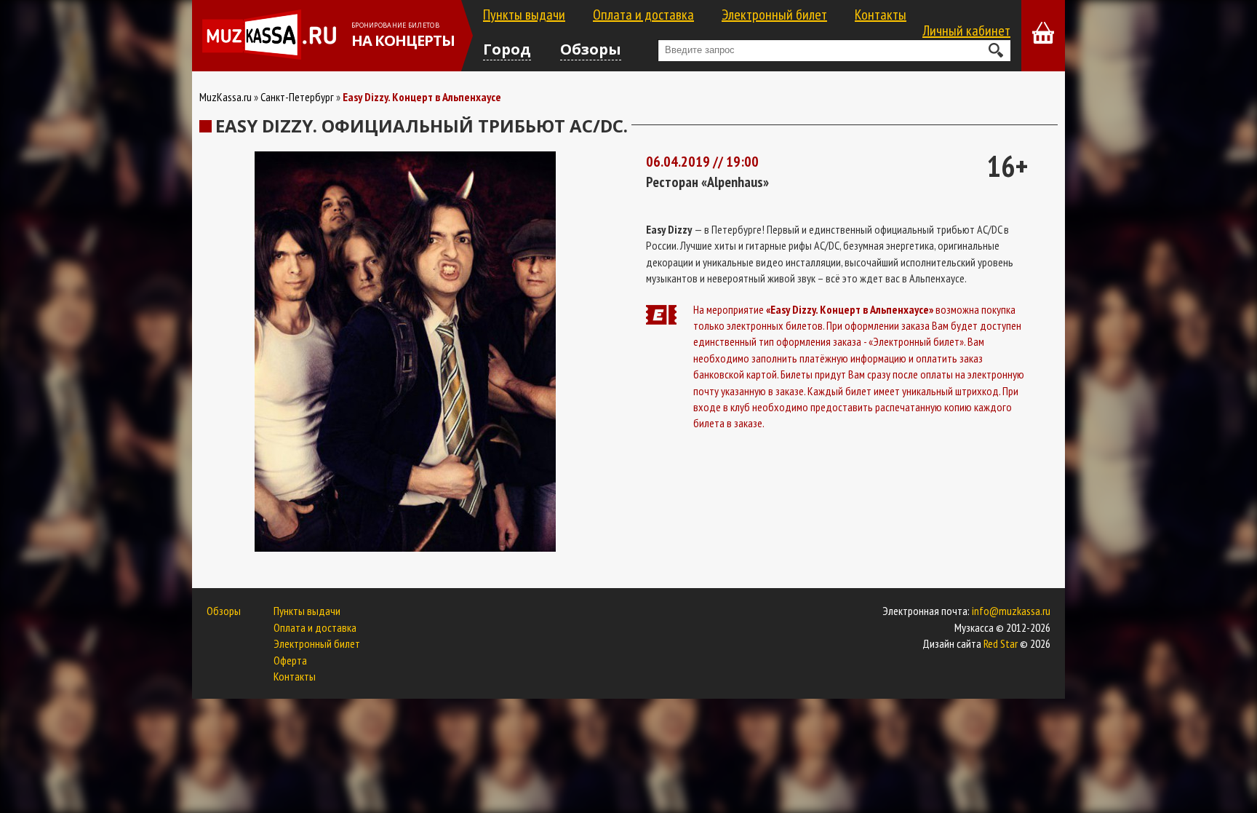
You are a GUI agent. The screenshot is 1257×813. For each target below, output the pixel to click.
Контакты (880, 14)
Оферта (290, 660)
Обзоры (590, 49)
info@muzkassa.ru (1011, 610)
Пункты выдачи (524, 14)
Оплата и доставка (643, 14)
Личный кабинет (966, 30)
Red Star (1000, 643)
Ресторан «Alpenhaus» (707, 181)
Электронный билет (774, 14)
